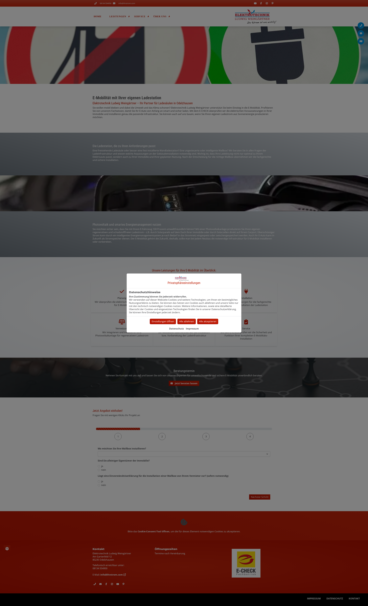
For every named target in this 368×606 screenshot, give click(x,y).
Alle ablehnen (186, 321)
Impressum (192, 328)
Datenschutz (176, 328)
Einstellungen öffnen (163, 321)
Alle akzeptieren (207, 321)
